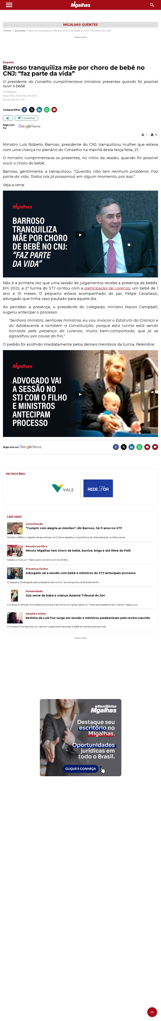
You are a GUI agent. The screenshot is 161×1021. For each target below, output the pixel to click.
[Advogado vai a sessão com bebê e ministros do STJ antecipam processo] (16, 573)
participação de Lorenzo (107, 288)
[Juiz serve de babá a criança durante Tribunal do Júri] (16, 596)
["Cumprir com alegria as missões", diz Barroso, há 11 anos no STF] (16, 528)
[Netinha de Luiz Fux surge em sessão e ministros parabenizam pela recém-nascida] (16, 618)
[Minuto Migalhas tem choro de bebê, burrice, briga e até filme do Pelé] (16, 551)
